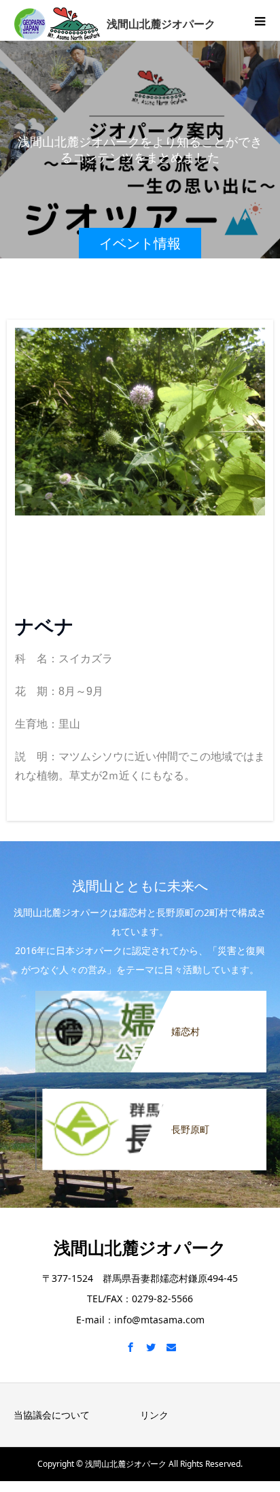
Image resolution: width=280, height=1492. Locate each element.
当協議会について (52, 1414)
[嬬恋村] (150, 997)
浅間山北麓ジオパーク (140, 1247)
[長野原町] (150, 1095)
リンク (154, 1414)
